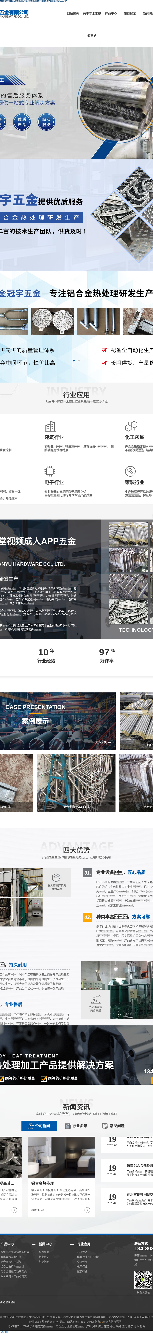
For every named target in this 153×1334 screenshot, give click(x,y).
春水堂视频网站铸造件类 (15, 1252)
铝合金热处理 (71, 1317)
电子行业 (82, 1266)
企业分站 (59, 1321)
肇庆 (130, 1326)
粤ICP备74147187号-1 (21, 1326)
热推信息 (47, 1321)
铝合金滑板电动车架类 (14, 1271)
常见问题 (117, 1126)
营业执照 (34, 1321)
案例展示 (130, 13)
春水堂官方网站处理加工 (93, 1317)
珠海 (118, 1326)
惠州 (136, 1326)
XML (90, 1321)
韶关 (142, 1326)
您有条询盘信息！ (109, 1321)
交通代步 (82, 1261)
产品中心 (111, 13)
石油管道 (82, 1252)
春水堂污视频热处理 (120, 1317)
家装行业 (82, 1271)
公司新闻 (42, 1126)
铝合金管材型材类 (11, 1261)
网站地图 (72, 1321)
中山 (112, 1326)
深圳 (94, 1326)
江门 (124, 1326)
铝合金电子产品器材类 (14, 1276)
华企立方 (61, 1326)
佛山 (100, 1326)
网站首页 (73, 13)
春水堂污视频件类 (11, 1256)
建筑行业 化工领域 (88, 1256)
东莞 (106, 1326)
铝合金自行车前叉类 (12, 1266)
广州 (88, 1326)
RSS (82, 1321)
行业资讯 (79, 1126)
